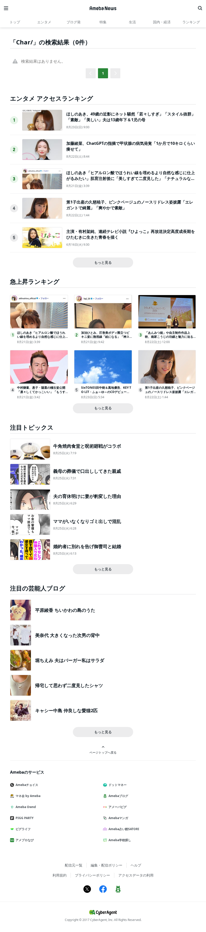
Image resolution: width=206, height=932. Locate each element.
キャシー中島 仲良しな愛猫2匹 (66, 710)
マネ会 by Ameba (28, 796)
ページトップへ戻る (103, 752)
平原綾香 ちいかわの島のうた (65, 610)
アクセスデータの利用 (135, 875)
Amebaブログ (118, 796)
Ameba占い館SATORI (124, 829)
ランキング (191, 22)
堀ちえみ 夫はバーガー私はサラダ (69, 660)
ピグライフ (23, 829)
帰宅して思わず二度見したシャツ (69, 685)
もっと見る (103, 262)
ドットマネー (118, 785)
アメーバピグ (118, 807)
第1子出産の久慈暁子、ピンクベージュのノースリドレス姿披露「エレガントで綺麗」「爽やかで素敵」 (170, 391)
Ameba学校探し (120, 840)
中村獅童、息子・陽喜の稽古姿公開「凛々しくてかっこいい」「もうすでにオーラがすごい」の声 (41, 391)
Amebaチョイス (27, 785)
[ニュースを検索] (200, 8)
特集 (103, 22)
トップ (15, 22)
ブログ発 (74, 22)
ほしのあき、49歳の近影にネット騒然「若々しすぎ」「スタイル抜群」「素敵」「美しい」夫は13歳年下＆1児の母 (130, 116)
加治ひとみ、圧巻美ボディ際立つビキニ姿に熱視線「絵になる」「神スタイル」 (105, 336)
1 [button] (103, 73)
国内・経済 (162, 22)
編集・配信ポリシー (106, 865)
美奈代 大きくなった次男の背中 (67, 635)
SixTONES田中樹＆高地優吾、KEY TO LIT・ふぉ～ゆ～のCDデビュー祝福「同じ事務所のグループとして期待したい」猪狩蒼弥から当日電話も (106, 393)
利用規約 (60, 875)
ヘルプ (136, 865)
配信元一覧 (73, 865)
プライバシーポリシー (92, 875)
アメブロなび (25, 840)
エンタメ (44, 22)
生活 (132, 22)
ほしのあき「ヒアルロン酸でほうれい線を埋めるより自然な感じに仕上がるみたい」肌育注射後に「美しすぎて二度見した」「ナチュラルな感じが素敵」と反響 (130, 178)
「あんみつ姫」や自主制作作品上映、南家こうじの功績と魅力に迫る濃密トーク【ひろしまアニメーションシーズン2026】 (169, 338)
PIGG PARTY (24, 818)
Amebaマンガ (118, 818)
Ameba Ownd (26, 807)
